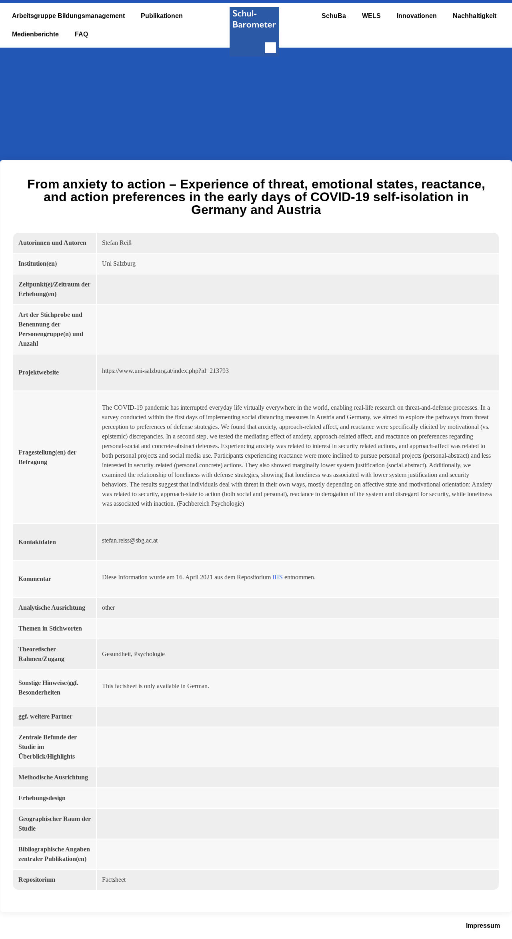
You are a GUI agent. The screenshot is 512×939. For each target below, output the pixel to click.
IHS (277, 577)
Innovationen (417, 15)
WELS (371, 15)
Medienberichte (35, 34)
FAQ (81, 34)
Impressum (483, 925)
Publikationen (162, 15)
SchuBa (334, 15)
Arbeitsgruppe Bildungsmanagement (68, 15)
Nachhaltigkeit (474, 15)
